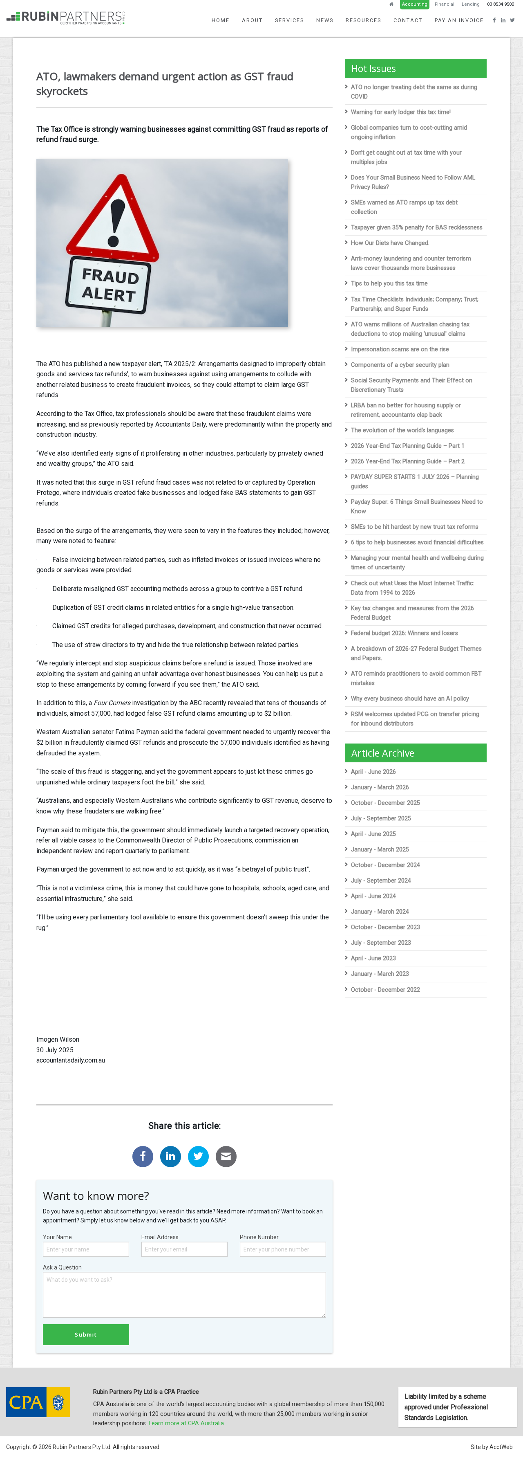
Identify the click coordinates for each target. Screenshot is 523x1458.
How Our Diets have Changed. (390, 243)
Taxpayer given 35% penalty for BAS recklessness (417, 227)
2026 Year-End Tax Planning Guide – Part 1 (408, 446)
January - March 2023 (380, 974)
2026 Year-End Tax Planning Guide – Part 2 (408, 461)
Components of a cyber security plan (400, 365)
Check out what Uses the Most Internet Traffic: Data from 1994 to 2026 (412, 588)
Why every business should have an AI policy (410, 698)
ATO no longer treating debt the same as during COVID (414, 92)
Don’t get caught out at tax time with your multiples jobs (406, 157)
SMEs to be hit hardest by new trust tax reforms (414, 526)
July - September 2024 (381, 880)
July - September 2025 (381, 818)
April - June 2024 (373, 896)
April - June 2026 (373, 771)
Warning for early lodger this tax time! (401, 112)
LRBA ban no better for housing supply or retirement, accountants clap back (406, 410)
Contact (407, 20)
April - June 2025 (373, 834)
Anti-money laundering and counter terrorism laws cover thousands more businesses (411, 263)
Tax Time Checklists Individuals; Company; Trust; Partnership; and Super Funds (414, 304)
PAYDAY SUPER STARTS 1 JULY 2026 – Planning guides (415, 482)
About (252, 20)
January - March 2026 (380, 787)
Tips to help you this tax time (389, 283)
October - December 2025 (385, 803)
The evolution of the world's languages (402, 430)
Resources (363, 20)
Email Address (160, 1237)
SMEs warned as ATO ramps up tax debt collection (404, 207)
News (324, 20)
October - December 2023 (385, 927)
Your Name (57, 1237)
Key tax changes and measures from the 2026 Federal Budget (412, 613)
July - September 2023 (381, 942)
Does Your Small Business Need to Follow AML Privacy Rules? (413, 182)
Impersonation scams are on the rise (400, 349)
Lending (471, 4)
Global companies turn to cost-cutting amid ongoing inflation (409, 132)
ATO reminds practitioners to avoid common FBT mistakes (416, 678)
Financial (444, 4)
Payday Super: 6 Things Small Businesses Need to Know (417, 507)
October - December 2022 (385, 989)
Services (289, 20)
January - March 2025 (380, 849)
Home (221, 20)
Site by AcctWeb (492, 1447)
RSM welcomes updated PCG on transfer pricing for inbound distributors (415, 719)
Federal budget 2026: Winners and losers (404, 633)
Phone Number (259, 1237)
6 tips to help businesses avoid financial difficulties (417, 542)
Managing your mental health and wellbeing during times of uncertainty (417, 563)
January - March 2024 (380, 911)
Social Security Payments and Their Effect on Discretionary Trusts (411, 385)
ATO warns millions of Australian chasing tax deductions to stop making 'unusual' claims (410, 329)
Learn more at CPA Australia (186, 1423)
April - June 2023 (373, 958)
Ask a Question (62, 1267)
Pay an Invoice (459, 20)
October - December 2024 (385, 865)
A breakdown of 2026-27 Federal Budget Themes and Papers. (416, 653)
